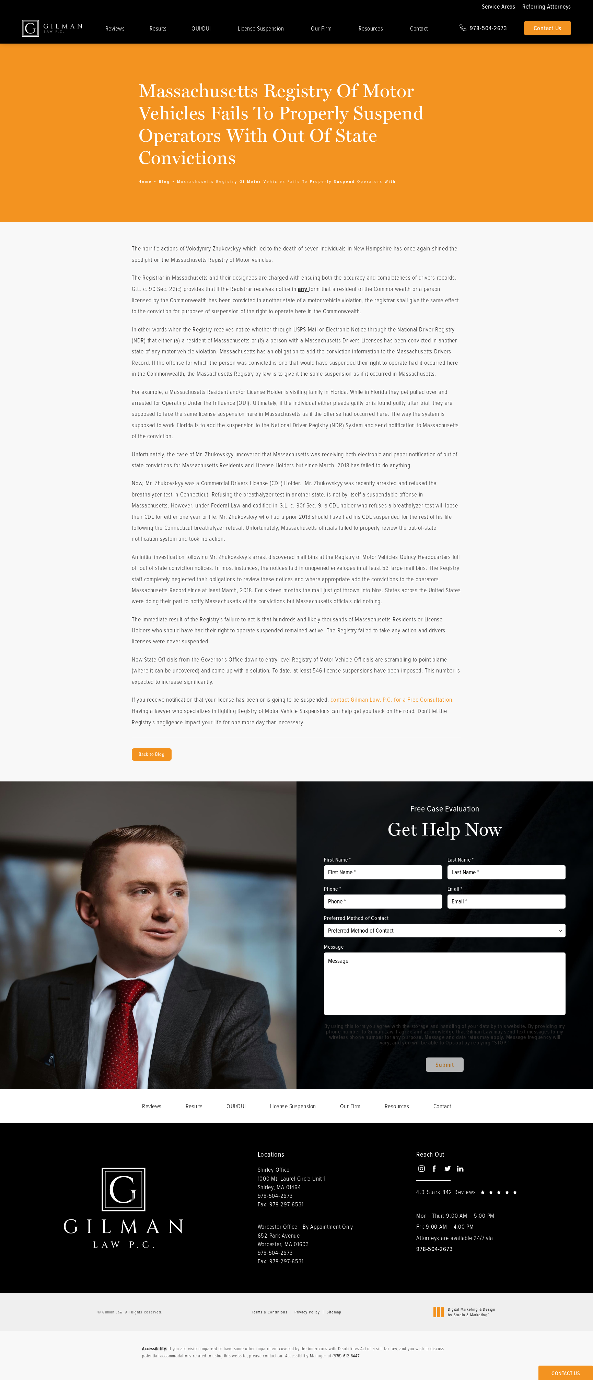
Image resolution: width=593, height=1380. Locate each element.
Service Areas (498, 6)
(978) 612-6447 (346, 1356)
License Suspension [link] (261, 28)
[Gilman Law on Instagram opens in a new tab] (421, 1168)
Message (334, 946)
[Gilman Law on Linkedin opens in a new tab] (460, 1168)
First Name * (337, 859)
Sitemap (334, 1312)
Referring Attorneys (546, 6)
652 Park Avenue (283, 1239)
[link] (483, 28)
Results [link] (158, 28)
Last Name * (460, 859)
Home (145, 181)
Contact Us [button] (565, 1373)
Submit (444, 1064)
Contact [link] (419, 28)
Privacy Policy (307, 1312)
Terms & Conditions (270, 1312)
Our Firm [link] (321, 28)
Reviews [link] (115, 28)
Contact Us (548, 28)
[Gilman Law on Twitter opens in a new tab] (447, 1168)
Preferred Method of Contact (356, 918)
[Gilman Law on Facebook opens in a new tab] (434, 1168)
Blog (164, 181)
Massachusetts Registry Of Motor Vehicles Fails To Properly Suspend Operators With (286, 181)
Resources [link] (371, 28)
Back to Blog (152, 754)
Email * (455, 888)
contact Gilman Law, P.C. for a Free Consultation (391, 699)
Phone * (332, 888)
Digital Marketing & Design (471, 1312)
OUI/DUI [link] (201, 28)
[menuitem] (115, 28)
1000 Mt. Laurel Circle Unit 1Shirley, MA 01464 (292, 1182)
